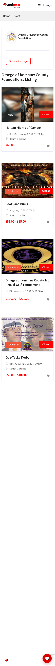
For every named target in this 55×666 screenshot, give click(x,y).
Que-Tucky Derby (17, 357)
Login (49, 5)
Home (6, 16)
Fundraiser (13, 191)
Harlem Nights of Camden (24, 127)
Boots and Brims (17, 204)
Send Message (20, 61)
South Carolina (17, 138)
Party (10, 114)
